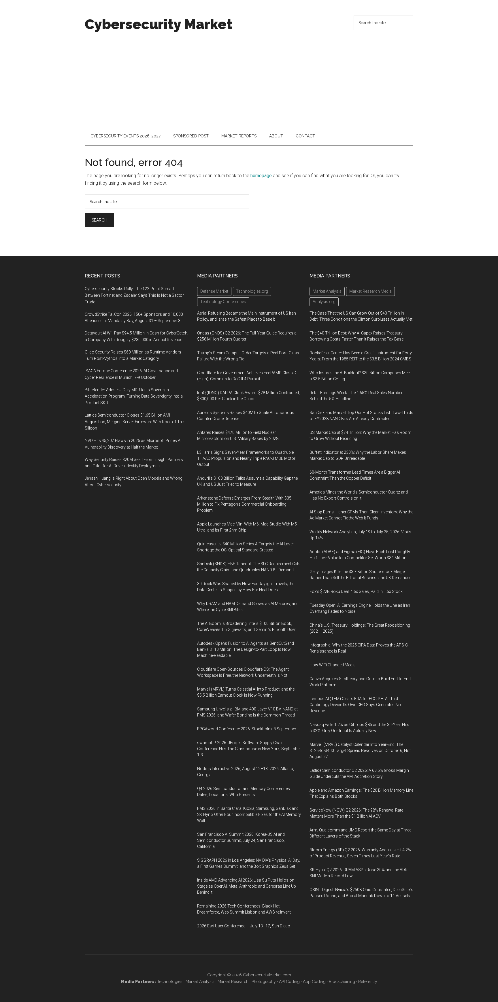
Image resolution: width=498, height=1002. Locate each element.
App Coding (314, 981)
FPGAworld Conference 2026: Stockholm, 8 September (246, 729)
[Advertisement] (249, 83)
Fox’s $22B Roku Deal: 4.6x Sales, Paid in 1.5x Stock (356, 591)
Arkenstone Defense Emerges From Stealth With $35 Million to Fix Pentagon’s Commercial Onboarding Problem (244, 504)
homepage (261, 175)
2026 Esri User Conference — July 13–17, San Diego (243, 926)
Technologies (169, 981)
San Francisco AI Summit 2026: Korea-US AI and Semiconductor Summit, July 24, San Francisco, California (241, 840)
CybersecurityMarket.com (267, 975)
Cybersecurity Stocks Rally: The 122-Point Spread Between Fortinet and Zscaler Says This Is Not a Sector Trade (134, 295)
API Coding (289, 981)
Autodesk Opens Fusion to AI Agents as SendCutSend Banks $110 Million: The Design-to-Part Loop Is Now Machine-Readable (245, 649)
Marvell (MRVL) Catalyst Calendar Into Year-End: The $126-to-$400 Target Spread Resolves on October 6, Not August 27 (360, 750)
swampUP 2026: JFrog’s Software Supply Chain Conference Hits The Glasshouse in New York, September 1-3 (249, 748)
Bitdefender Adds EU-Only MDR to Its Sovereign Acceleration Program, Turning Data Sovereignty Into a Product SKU (134, 396)
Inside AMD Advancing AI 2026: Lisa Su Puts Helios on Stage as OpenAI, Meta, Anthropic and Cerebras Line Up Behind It (246, 886)
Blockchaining (342, 981)
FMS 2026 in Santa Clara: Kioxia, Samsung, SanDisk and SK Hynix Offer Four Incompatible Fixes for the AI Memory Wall (249, 814)
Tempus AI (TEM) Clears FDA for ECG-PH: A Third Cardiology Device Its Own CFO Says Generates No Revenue (355, 704)
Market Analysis (200, 981)
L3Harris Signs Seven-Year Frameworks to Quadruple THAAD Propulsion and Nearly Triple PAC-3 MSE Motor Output (246, 458)
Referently (367, 981)
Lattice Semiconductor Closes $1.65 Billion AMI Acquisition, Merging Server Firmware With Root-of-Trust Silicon (136, 422)
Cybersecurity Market (158, 24)
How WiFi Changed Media (333, 665)
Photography (264, 981)
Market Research (233, 981)
